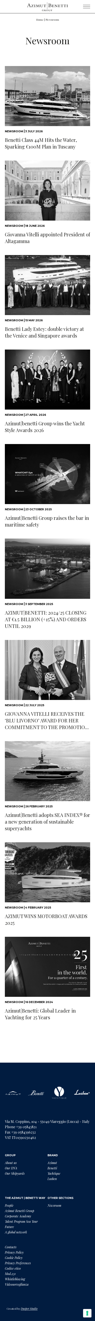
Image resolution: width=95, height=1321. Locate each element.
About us (11, 1163)
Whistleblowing (15, 1279)
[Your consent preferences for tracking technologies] (87, 1313)
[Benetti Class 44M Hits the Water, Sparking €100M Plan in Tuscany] (47, 96)
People (9, 1205)
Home (40, 19)
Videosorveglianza (16, 1284)
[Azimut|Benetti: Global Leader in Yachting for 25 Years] (47, 967)
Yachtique (54, 1173)
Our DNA (11, 1168)
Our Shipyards (15, 1173)
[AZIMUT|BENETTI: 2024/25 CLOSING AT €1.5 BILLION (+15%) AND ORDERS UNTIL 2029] (47, 569)
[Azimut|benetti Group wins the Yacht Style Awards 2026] (47, 380)
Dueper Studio (29, 1308)
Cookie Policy (14, 1258)
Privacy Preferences (18, 1263)
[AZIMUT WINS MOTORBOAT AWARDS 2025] (47, 872)
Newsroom (54, 1205)
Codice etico (13, 1268)
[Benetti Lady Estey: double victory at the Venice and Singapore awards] (47, 285)
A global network (16, 1232)
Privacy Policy (14, 1252)
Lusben (52, 1179)
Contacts (10, 1247)
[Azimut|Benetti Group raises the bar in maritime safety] (47, 474)
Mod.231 (10, 1274)
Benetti (52, 1168)
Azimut (52, 1163)
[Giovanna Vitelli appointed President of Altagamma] (47, 191)
